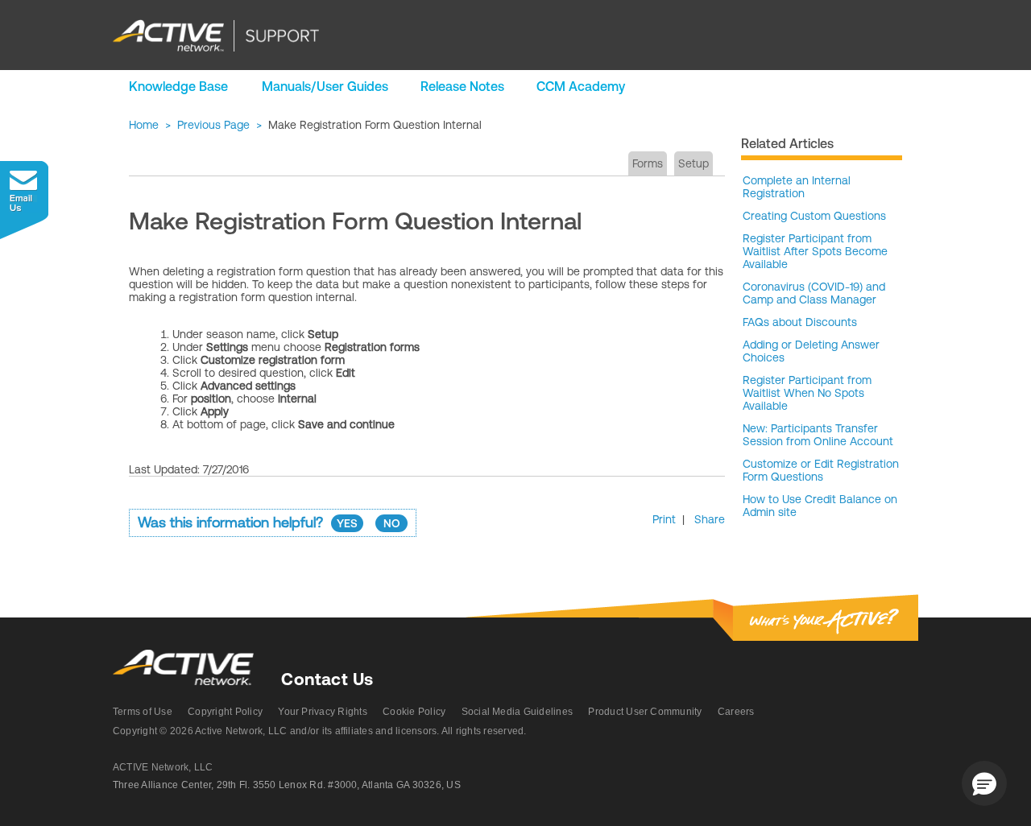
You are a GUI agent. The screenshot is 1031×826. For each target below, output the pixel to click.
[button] (984, 783)
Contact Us (327, 679)
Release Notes (462, 86)
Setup (693, 163)
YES (347, 523)
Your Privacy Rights (322, 711)
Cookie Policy (414, 711)
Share (709, 519)
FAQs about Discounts (800, 322)
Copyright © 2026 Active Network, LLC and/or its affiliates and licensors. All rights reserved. (320, 731)
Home (144, 124)
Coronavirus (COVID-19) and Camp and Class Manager (814, 293)
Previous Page (213, 124)
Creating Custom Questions (814, 215)
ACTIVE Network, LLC (163, 767)
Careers (736, 711)
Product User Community (645, 711)
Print (664, 519)
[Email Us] (24, 200)
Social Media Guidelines (517, 711)
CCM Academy (580, 86)
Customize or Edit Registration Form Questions (821, 470)
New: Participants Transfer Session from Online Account (818, 435)
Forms (647, 163)
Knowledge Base (178, 86)
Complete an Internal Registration (797, 187)
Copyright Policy (225, 711)
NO (391, 523)
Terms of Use (142, 711)
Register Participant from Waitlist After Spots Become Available (815, 251)
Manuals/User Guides (325, 86)
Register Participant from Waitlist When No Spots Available (807, 393)
